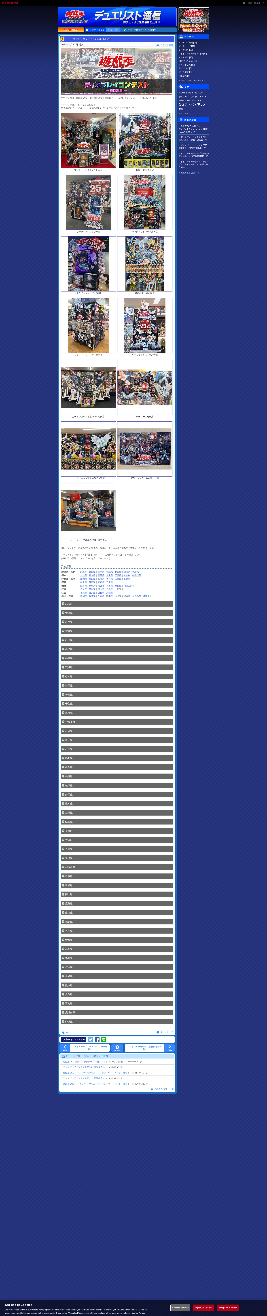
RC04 (68, 1032)
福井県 (109, 579)
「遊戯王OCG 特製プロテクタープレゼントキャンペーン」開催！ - (194, 129)
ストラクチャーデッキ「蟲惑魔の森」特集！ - (194, 154)
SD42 (193, 100)
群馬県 (101, 575)
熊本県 (109, 596)
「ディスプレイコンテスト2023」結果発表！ (83, 1067)
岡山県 (101, 589)
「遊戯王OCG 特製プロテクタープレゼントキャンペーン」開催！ (93, 1061)
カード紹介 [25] (186, 57)
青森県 (92, 572)
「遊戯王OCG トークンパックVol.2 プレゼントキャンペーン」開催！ (95, 1084)
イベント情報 (113, 30)
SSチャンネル (192, 104)
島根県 (92, 589)
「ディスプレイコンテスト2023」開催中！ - (194, 146)
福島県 (135, 572)
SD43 (181, 100)
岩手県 (101, 572)
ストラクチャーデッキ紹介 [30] (193, 54)
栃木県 (92, 575)
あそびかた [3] (185, 68)
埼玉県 (109, 575)
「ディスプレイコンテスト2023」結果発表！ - (194, 138)
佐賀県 (92, 596)
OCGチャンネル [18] (188, 61)
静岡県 (92, 582)
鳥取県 (83, 589)
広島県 (109, 589)
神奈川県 (136, 575)
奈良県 (118, 585)
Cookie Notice (138, 1313)
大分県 (118, 596)
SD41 (199, 100)
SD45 (188, 93)
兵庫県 (109, 585)
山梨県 (118, 579)
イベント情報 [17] (187, 65)
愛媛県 (101, 592)
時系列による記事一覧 (190, 173)
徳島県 (83, 592)
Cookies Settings (180, 1308)
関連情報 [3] (184, 76)
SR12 (187, 100)
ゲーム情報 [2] (185, 72)
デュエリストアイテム (189, 96)
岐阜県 (83, 582)
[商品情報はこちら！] (193, 19)
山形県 (127, 572)
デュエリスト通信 (96, 30)
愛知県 (101, 582)
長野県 (127, 579)
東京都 (127, 575)
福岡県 (83, 596)
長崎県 (101, 596)
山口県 (118, 589)
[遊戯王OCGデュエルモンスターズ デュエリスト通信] (133, 16)
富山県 (92, 579)
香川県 (92, 592)
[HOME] (117, 1048)
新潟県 (83, 579)
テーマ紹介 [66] (186, 50)
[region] (133, 1308)
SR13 (194, 93)
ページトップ (166, 1032)
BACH (203, 96)
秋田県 (118, 572)
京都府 (92, 585)
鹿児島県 (136, 596)
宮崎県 (127, 596)
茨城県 (83, 575)
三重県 (109, 582)
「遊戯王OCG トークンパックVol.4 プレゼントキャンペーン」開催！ (95, 1072)
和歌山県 (128, 585)
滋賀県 (83, 585)
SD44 (200, 93)
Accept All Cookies (228, 1308)
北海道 (83, 572)
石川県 (101, 579)
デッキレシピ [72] (187, 46)
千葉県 (118, 575)
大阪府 (101, 585)
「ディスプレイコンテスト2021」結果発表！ (83, 1078)
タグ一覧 (184, 113)
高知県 (109, 592)
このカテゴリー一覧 (164, 1089)
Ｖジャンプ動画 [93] (188, 42)
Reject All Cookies (203, 1308)
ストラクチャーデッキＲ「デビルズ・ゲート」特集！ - (194, 164)
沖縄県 (146, 596)
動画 (181, 109)
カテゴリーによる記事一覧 (192, 80)
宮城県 (109, 572)
